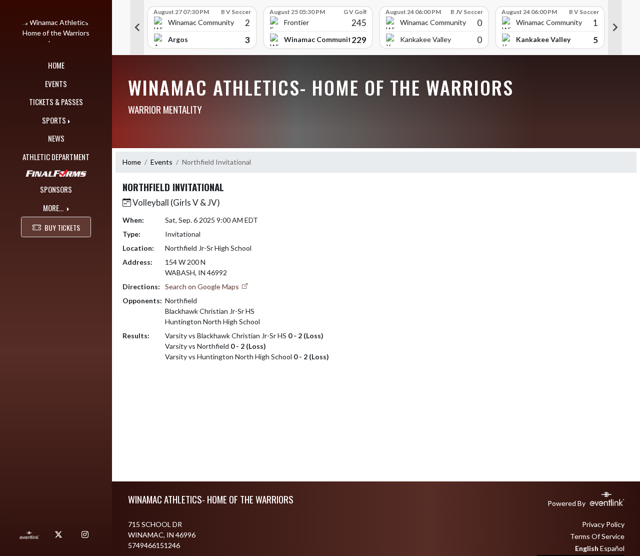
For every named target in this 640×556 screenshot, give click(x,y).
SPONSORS (56, 189)
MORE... (54, 207)
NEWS (56, 138)
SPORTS (54, 120)
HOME (56, 65)
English (586, 548)
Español (612, 548)
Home (131, 162)
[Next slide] (615, 27)
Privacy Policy (603, 524)
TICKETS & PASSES (56, 101)
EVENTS (56, 83)
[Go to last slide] (137, 27)
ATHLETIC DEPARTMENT (56, 156)
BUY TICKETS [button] (62, 227)
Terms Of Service (597, 536)
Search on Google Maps (202, 286)
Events (161, 162)
